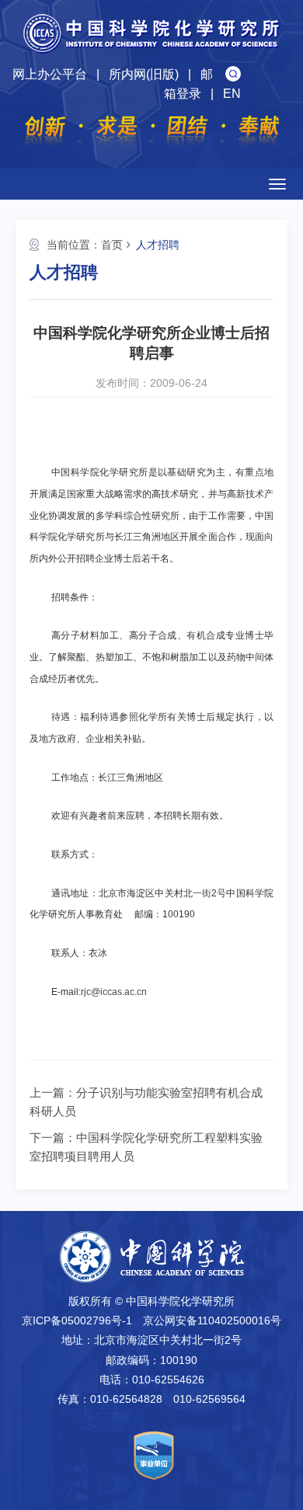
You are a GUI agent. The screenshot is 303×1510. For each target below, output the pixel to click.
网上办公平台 (49, 74)
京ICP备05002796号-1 (77, 1320)
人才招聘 (157, 244)
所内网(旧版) (144, 74)
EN (232, 93)
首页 (112, 244)
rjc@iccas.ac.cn (114, 991)
